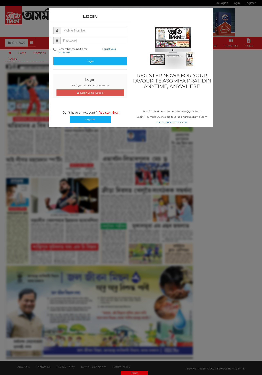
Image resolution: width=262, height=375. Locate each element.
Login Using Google (91, 92)
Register (90, 119)
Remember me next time (87, 50)
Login (90, 61)
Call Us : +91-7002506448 (172, 122)
